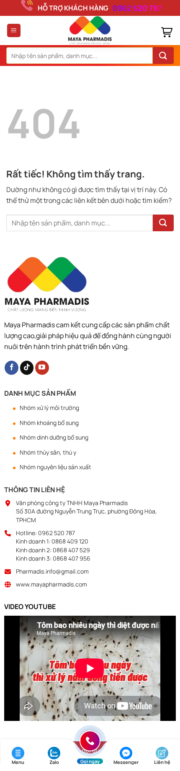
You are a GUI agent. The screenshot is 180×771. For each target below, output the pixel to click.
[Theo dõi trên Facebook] (11, 368)
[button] (14, 31)
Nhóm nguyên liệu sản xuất (55, 467)
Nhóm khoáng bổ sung (49, 423)
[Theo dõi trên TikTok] (27, 368)
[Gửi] (163, 55)
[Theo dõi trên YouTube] (42, 368)
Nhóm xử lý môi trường (49, 408)
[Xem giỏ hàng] (166, 30)
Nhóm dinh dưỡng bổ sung (54, 437)
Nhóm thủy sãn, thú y (48, 452)
